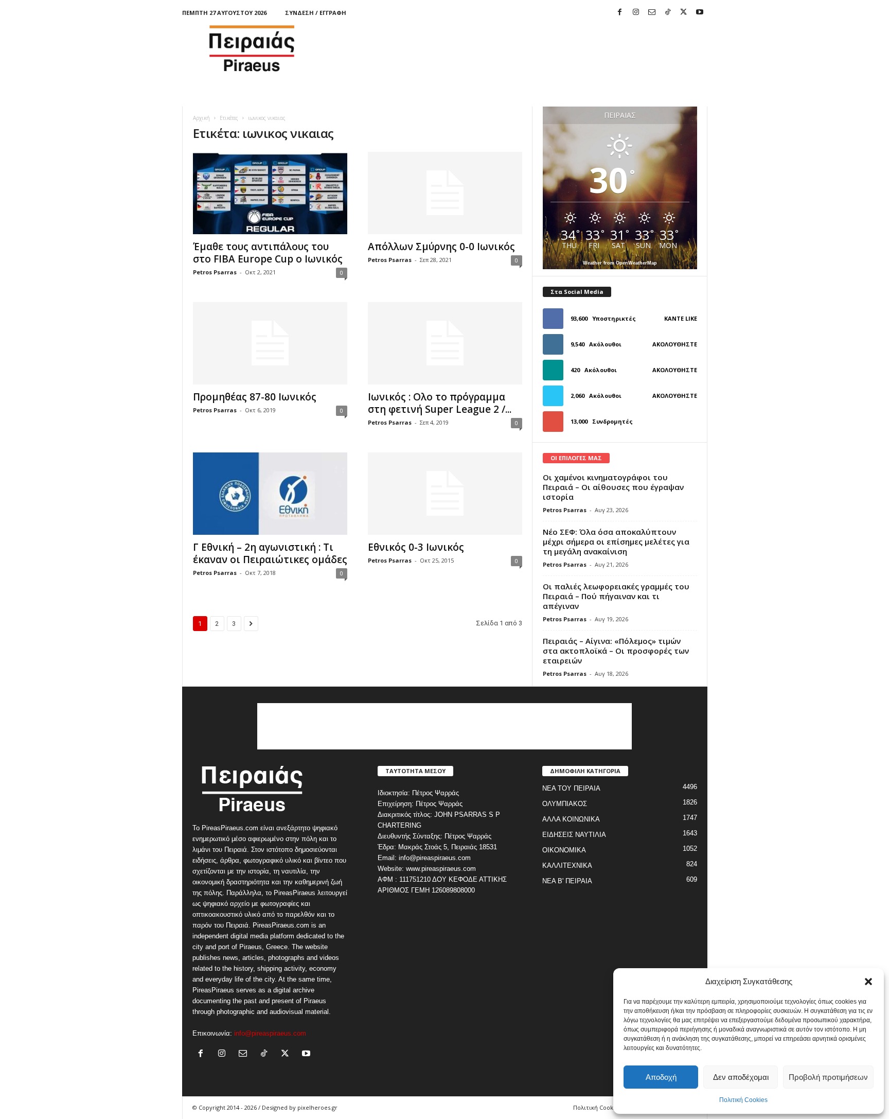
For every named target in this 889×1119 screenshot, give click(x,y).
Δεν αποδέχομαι (741, 1077)
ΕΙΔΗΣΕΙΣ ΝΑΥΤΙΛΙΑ (574, 834)
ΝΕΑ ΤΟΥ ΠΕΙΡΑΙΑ (571, 788)
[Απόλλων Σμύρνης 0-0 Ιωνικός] (445, 193)
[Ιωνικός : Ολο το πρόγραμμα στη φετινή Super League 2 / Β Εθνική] (445, 343)
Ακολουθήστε (674, 344)
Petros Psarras (215, 272)
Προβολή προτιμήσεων (828, 1077)
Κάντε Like (680, 318)
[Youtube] (700, 12)
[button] (868, 981)
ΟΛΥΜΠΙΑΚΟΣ (564, 804)
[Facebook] (620, 12)
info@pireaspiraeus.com (270, 1033)
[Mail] (652, 12)
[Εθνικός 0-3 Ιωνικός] (445, 493)
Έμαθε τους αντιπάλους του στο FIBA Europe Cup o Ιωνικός (268, 253)
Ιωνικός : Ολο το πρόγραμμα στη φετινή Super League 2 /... (439, 403)
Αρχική (201, 117)
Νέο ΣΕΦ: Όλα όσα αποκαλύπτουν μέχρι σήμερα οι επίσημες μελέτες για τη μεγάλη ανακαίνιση (616, 541)
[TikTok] (668, 12)
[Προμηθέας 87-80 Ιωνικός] (270, 343)
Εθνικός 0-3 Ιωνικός (416, 547)
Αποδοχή (661, 1077)
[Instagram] (636, 12)
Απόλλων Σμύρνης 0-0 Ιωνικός (441, 246)
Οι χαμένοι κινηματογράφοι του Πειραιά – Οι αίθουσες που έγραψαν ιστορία (613, 487)
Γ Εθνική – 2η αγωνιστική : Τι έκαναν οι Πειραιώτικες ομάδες (270, 553)
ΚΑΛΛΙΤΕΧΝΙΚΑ (567, 865)
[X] (684, 12)
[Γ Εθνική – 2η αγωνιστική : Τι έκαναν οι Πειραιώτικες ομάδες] (270, 493)
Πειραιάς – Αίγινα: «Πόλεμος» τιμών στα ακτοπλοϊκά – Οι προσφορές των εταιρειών (616, 651)
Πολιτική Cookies (743, 1100)
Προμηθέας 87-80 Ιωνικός (254, 397)
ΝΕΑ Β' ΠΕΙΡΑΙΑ (567, 881)
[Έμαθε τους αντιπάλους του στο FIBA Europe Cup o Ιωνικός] (270, 193)
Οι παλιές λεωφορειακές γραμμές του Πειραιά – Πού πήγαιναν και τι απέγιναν (616, 596)
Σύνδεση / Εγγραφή (315, 12)
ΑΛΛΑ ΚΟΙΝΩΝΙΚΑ (571, 819)
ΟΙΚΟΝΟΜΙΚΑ (564, 850)
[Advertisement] (520, 48)
